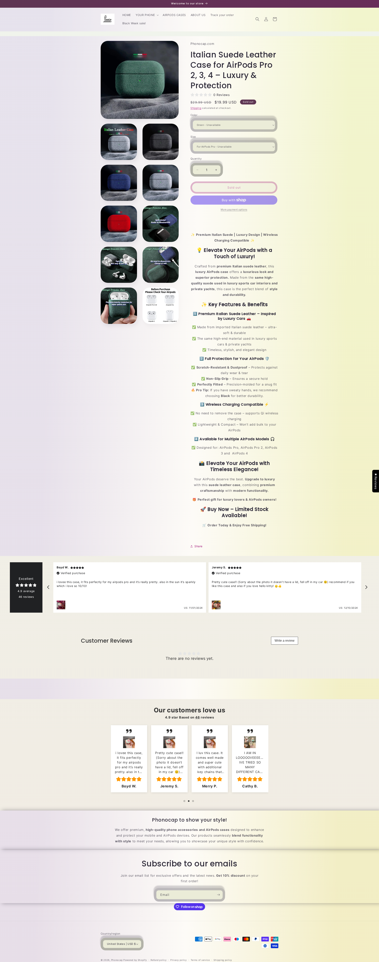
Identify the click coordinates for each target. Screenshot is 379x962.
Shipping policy (223, 959)
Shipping (195, 107)
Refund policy (158, 959)
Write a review (285, 640)
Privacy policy (178, 959)
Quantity (196, 158)
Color (193, 115)
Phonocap (117, 960)
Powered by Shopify (135, 960)
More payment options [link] (234, 209)
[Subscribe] (218, 895)
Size (193, 136)
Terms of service (200, 959)
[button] (146, 15)
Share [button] (198, 546)
